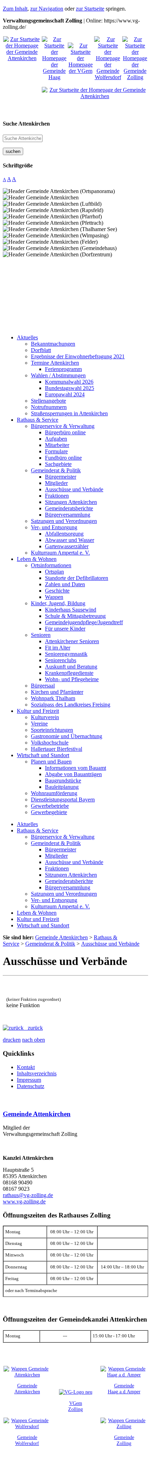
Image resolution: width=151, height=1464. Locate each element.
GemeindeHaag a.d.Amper (124, 1388)
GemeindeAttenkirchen (27, 1388)
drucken (12, 1040)
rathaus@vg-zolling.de (28, 1195)
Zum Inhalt (15, 9)
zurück (33, 1028)
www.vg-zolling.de (24, 1201)
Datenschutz (30, 1086)
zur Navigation (46, 9)
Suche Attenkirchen (26, 124)
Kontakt (26, 1067)
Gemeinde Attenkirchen (37, 1114)
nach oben (33, 1040)
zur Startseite (90, 9)
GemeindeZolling (124, 1440)
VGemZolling (75, 1406)
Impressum (29, 1080)
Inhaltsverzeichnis (37, 1073)
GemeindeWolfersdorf (27, 1440)
